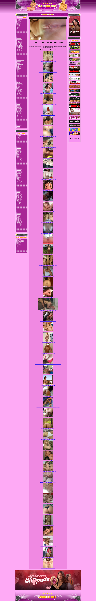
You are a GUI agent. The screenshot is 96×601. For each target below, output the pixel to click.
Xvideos (18, 127)
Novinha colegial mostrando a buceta (48, 568)
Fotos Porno (19, 49)
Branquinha (19, 23)
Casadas (18, 30)
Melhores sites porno (20, 241)
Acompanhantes (19, 19)
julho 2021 (19, 176)
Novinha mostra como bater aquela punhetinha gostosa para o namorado (48, 364)
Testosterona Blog (20, 116)
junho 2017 (19, 227)
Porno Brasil (19, 90)
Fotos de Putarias (20, 46)
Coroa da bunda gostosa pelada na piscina (48, 93)
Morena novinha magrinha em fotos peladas (48, 471)
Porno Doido (19, 93)
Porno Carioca (19, 92)
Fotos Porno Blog (20, 50)
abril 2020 (18, 192)
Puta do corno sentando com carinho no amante (48, 104)
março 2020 (19, 193)
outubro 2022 (19, 162)
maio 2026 (19, 136)
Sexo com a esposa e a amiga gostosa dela (48, 374)
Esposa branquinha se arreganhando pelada (48, 61)
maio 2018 (19, 216)
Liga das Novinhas (20, 64)
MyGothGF (19, 74)
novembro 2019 (19, 197)
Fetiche (18, 40)
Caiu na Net (19, 28)
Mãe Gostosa (19, 66)
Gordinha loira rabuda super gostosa (48, 428)
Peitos (18, 85)
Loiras (18, 65)
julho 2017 (19, 226)
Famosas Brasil (19, 39)
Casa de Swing (19, 29)
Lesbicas (18, 63)
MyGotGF (18, 250)
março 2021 (19, 180)
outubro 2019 (19, 198)
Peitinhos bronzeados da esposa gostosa (48, 233)
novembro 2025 (19, 140)
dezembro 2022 (19, 160)
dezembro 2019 (19, 196)
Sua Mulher (19, 112)
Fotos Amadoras (19, 42)
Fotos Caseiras (19, 44)
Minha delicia (48, 514)
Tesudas (18, 117)
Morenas (18, 69)
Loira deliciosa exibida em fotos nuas (48, 450)
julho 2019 (19, 201)
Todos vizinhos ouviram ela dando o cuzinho (48, 310)
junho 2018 (19, 215)
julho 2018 (19, 214)
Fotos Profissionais (20, 51)
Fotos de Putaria (19, 45)
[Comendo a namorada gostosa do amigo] (48, 29)
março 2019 (19, 205)
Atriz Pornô (19, 21)
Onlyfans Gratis (19, 83)
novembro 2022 (19, 161)
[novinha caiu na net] (48, 593)
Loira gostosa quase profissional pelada (48, 353)
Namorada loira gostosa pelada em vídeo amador (48, 72)
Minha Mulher (19, 68)
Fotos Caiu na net (20, 43)
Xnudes (18, 126)
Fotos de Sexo (19, 47)
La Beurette (19, 61)
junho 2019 (19, 202)
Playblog (18, 87)
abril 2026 (18, 137)
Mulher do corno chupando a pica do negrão (48, 201)
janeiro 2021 (19, 182)
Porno (18, 88)
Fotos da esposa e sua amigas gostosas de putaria (48, 265)
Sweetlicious (19, 115)
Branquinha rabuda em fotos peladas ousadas (48, 147)
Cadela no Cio (19, 27)
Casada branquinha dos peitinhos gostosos (48, 179)
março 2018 (19, 218)
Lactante (18, 62)
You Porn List (19, 247)
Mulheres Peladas (20, 73)
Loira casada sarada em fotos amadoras (48, 211)
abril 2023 (18, 156)
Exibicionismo (19, 38)
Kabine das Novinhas (20, 60)
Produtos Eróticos (20, 94)
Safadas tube (19, 242)
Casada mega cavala (48, 396)
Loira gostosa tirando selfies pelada (48, 525)
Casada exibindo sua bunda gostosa (48, 222)
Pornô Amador (19, 89)
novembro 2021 (19, 172)
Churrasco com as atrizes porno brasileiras (48, 321)
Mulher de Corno (19, 71)
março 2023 (19, 157)
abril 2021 (18, 179)
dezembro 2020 (19, 183)
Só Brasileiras (19, 106)
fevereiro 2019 (19, 206)
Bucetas (18, 24)
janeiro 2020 (19, 195)
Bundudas (18, 26)
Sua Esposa (19, 110)
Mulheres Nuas (19, 72)
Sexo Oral (18, 105)
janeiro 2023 (19, 159)
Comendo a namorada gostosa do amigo (47, 17)
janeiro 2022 (19, 170)
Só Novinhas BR (19, 109)
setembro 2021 (19, 174)
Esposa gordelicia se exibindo (48, 158)
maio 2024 (19, 149)
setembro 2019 (19, 199)
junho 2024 (19, 148)
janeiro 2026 (19, 139)
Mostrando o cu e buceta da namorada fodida (48, 136)
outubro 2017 (19, 223)
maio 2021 (19, 178)
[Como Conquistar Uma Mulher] (74, 26)
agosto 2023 (19, 152)
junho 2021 (19, 177)
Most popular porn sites (20, 240)
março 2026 (19, 138)
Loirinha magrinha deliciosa (48, 331)
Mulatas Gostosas (20, 70)
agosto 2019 (19, 200)
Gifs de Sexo (19, 245)
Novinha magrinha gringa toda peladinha (48, 385)
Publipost (18, 95)
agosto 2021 (19, 175)
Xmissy (18, 246)
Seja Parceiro (74, 135)
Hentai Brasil (19, 244)
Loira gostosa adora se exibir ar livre (48, 254)
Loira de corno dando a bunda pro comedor (48, 482)
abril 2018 (18, 217)
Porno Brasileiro (19, 91)
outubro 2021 (19, 173)
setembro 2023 (19, 151)
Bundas (18, 25)
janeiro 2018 (19, 220)
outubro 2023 (19, 150)
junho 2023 (19, 154)
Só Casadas (19, 107)
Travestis (18, 118)
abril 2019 (18, 204)
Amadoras (18, 20)
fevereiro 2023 (19, 158)
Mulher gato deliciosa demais (48, 190)
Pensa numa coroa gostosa (48, 297)
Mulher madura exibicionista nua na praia (48, 342)
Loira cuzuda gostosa (48, 125)
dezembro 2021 (19, 171)
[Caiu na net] (48, 6)
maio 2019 (19, 203)
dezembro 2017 (19, 221)
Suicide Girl (19, 113)
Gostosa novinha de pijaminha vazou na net (48, 546)
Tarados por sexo (20, 248)
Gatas (18, 52)
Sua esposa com (19, 111)
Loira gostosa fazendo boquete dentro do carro (48, 417)
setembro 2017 (19, 224)
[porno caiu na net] (48, 597)
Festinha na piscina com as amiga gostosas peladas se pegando (48, 407)
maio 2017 (19, 228)
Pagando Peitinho (20, 84)
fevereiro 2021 (19, 181)
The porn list (19, 239)
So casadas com (19, 108)
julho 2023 (19, 153)
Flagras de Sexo (19, 41)
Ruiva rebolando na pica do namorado (48, 115)
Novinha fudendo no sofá (48, 503)
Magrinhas (18, 67)
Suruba (18, 114)
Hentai (18, 243)
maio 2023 (19, 155)
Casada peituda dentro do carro (48, 168)
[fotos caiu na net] (48, 600)
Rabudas (18, 96)
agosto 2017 (19, 225)
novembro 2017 (19, 222)
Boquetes (18, 22)
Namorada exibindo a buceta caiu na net (48, 439)
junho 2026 (19, 135)
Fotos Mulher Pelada (20, 48)
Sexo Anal (18, 104)
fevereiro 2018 (19, 219)
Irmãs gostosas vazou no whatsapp (48, 460)
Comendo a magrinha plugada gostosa (48, 82)
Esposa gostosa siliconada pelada (48, 276)
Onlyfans (18, 82)
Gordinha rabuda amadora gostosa (48, 557)
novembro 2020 (19, 184)
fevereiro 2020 (19, 194)
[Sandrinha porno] (74, 44)
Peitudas (18, 86)
